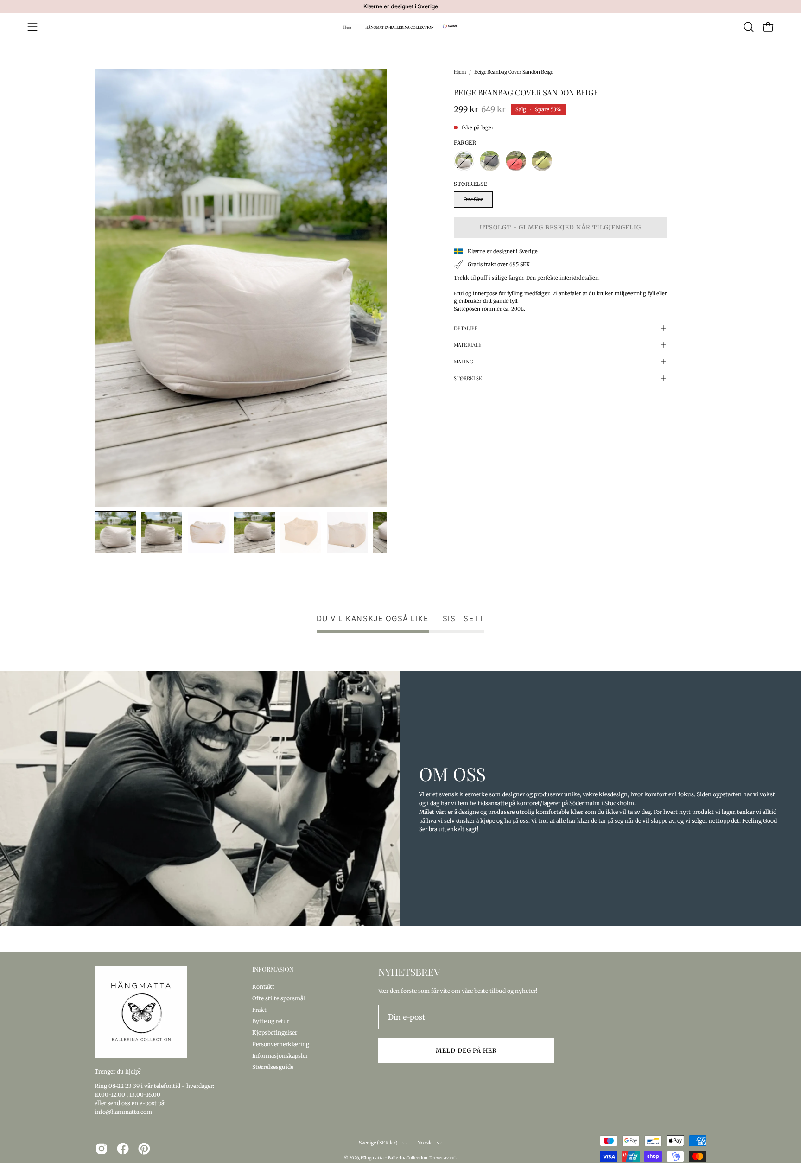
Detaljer (466, 327)
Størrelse (468, 378)
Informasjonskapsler (280, 1055)
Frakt (259, 1009)
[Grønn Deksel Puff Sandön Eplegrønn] (542, 161)
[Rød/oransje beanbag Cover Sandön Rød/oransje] (516, 161)
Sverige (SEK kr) (378, 1143)
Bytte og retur (270, 1020)
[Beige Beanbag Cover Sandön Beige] (115, 532)
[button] (748, 27)
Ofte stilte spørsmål (278, 997)
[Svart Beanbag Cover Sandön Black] (490, 161)
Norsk (424, 1143)
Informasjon (272, 969)
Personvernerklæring (280, 1043)
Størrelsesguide (272, 1066)
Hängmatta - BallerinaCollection (394, 1157)
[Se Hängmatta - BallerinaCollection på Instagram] (101, 1149)
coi (453, 1157)
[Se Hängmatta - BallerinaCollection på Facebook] (123, 1149)
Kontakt (263, 986)
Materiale (468, 344)
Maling (463, 361)
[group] (400, 6)
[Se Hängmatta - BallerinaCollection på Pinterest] (144, 1149)
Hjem (460, 72)
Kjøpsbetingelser (274, 1032)
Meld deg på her (466, 1050)
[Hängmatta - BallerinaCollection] (400, 27)
